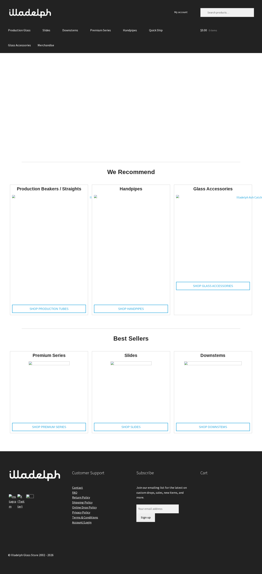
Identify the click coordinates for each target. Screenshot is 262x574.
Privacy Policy (81, 512)
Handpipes (130, 30)
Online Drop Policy (84, 507)
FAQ (74, 492)
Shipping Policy (82, 502)
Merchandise (46, 45)
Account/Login (81, 522)
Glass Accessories (19, 45)
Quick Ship (156, 30)
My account (180, 12)
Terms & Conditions (85, 517)
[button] (10, 105)
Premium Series (100, 30)
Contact (77, 487)
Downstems (70, 30)
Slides (46, 30)
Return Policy (81, 497)
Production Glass (19, 30)
